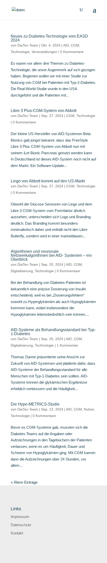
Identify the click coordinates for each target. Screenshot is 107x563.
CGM (75, 45)
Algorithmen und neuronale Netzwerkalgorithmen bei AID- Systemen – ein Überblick (51, 255)
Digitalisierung (22, 271)
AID (66, 45)
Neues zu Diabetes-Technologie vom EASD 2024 (49, 38)
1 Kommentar (67, 345)
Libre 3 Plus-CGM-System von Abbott (43, 110)
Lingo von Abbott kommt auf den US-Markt (48, 181)
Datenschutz (21, 525)
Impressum (20, 516)
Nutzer (89, 409)
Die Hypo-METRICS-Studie (35, 404)
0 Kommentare (72, 52)
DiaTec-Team (27, 45)
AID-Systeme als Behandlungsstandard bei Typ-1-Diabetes (53, 332)
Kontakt (17, 533)
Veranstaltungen (44, 52)
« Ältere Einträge (24, 482)
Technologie (20, 52)
